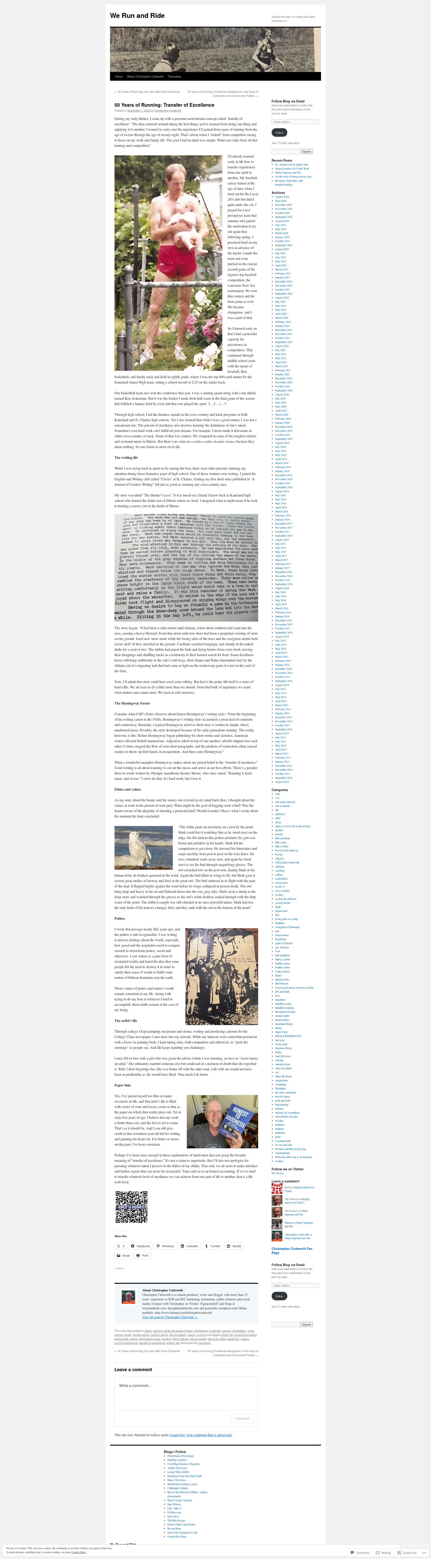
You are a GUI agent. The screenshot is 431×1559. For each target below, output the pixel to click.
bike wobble (281, 846)
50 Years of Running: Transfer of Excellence (164, 104)
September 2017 (283, 535)
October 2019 (282, 434)
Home (119, 76)
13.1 (277, 798)
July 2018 (280, 495)
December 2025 (283, 204)
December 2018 (283, 475)
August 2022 (282, 297)
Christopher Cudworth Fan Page (292, 1250)
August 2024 (282, 221)
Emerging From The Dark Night (184, 1476)
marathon (280, 999)
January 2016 (282, 616)
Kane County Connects (179, 1500)
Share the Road (283, 1076)
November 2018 (283, 479)
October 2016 (282, 580)
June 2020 (280, 402)
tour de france (282, 1096)
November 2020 (283, 382)
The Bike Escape (176, 1520)
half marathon (282, 955)
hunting (166, 1339)
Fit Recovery (174, 1512)
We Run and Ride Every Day (290, 1149)
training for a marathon (287, 1112)
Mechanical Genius (285, 1011)
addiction (280, 814)
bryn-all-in (173, 1516)
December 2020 (283, 378)
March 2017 (281, 560)
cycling (279, 894)
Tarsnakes (174, 76)
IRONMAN (281, 983)
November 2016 (283, 576)
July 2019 (280, 447)
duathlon (279, 923)
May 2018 (280, 503)
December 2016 (283, 572)
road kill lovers (283, 1056)
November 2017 (283, 527)
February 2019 (283, 467)
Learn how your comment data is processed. (201, 1434)
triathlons (280, 1132)
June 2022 (280, 305)
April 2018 (281, 507)
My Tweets (278, 1173)
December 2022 (283, 281)
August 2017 (282, 539)
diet (277, 915)
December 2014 (283, 668)
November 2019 (283, 430)
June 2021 (280, 354)
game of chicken (283, 943)
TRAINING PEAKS (286, 1116)
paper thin (233, 1339)
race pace (280, 1040)
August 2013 (282, 733)
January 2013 (282, 761)
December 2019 (283, 426)
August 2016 (282, 588)
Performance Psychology (180, 1455)
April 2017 (281, 555)
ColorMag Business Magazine (183, 1464)
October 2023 (282, 241)
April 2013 (281, 749)
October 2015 (282, 628)
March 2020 (281, 414)
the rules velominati (285, 1092)
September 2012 (283, 777)
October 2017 (282, 531)
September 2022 (283, 293)
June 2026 (280, 200)
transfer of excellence (152, 1343)
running (201, 1335)
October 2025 (282, 213)
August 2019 (282, 442)
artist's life (227, 1335)
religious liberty (283, 1048)
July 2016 (280, 592)
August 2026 (282, 196)
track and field (282, 1100)
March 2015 (281, 656)
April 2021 (281, 362)
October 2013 (282, 725)
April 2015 (281, 652)
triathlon (279, 1128)
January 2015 (282, 664)
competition (239, 1331)
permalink (204, 1343)
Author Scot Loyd (177, 1468)
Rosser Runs (174, 1528)
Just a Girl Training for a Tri (182, 1532)
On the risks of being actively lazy (293, 176)
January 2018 (282, 519)
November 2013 (283, 721)
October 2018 (282, 483)
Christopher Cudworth (167, 110)
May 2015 (280, 648)
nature (191, 1335)
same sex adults (283, 1068)
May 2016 (280, 600)
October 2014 (282, 677)
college (226, 1331)
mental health (282, 1015)
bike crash (280, 842)
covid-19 (280, 886)
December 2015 (283, 620)
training (279, 1108)
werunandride (282, 1153)
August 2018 (282, 491)
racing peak (281, 1044)
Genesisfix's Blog (176, 1536)
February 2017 (283, 564)
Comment (242, 1418)
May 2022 (280, 309)
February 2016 (283, 612)
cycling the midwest (285, 898)
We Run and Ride (137, 15)
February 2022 (283, 321)
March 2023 (281, 269)
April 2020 (281, 410)
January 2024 (282, 237)
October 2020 (282, 386)
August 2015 (282, 636)
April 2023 (281, 265)
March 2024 (281, 233)
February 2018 (283, 515)
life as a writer (198, 1339)
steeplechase (281, 1080)
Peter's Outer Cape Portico (181, 1524)
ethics (133, 1339)
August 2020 (282, 394)
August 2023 (282, 249)
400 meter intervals (285, 802)
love (277, 995)
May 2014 (280, 697)
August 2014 (282, 685)
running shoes (282, 1064)
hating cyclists (282, 959)
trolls (278, 1136)
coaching (280, 870)
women (279, 1161)
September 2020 (283, 390)
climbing (279, 866)
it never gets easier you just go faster (294, 987)
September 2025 (283, 217)
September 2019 (283, 438)
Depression (281, 911)
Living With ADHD (178, 1472)
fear (277, 931)
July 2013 (280, 737)
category (279, 858)
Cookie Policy (78, 1552)
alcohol (279, 830)
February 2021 (283, 370)
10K (277, 794)
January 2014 (282, 713)
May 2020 (280, 406)
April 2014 (281, 701)
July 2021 (280, 350)
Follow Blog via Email (288, 101)
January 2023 (282, 277)
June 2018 (280, 499)
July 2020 (280, 398)
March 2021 (281, 366)
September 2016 (283, 584)
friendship (280, 939)
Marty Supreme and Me (288, 172)
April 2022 (281, 313)
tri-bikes (279, 1120)
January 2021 (282, 374)
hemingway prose (150, 1339)
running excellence (126, 1343)
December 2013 (283, 717)
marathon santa (283, 1003)
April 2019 (281, 459)
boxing (279, 854)
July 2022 (280, 301)
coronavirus (281, 882)
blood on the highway (286, 850)
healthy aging (141, 1335)
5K (277, 810)
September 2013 (283, 729)
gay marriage (282, 947)
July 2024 (280, 225)
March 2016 (281, 608)
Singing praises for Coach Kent (292, 168)
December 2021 (283, 330)
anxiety (279, 834)
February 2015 (283, 660)
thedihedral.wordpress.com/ (182, 1484)
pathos (245, 1339)
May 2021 (280, 358)
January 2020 (282, 422)
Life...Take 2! (174, 1508)
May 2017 (280, 551)
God (277, 951)
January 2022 (282, 325)
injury (278, 975)
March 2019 (281, 463)
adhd (277, 818)
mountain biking (283, 1024)
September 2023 (283, 245)
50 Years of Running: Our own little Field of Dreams (147, 91)
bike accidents (282, 838)
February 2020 (283, 418)
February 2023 (283, 273)
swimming (280, 1084)
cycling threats (282, 902)
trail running (281, 1104)
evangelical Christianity (287, 927)
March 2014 (281, 705)
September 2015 (283, 632)
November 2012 (283, 769)
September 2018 (283, 487)
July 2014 (280, 689)
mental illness (282, 1019)
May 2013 (280, 745)
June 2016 (280, 596)
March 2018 (281, 511)
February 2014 (283, 709)
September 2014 (283, 681)
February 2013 (283, 757)
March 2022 (281, 317)
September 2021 (283, 342)
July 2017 (280, 543)
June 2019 (280, 451)
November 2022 (283, 285)
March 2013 (281, 753)
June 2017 (280, 547)
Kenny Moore (180, 1339)
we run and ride (283, 1145)
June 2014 (280, 693)
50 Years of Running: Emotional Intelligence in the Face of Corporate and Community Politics (223, 94)
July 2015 (280, 640)
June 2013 (280, 741)
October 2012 (282, 773)
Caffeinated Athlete (177, 1488)
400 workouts (282, 806)
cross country (282, 890)
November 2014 (283, 672)
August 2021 (282, 346)
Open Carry (281, 1032)
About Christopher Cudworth (145, 76)
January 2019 (282, 471)
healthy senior (159, 1335)
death (128, 1335)
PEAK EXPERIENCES (288, 1036)
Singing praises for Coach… (297, 1200)
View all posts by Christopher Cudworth (170, 1317)
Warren (288, 1222)
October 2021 (282, 338)
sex (277, 1072)
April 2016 (281, 604)
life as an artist (217, 1339)
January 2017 (282, 568)
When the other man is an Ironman (293, 1157)
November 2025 (283, 208)
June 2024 (280, 229)
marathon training (284, 1007)
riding (278, 1052)
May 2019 (280, 455)
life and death (177, 1335)
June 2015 (280, 644)
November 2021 (283, 334)
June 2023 (280, 257)
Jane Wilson (173, 1504)
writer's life (173, 1343)
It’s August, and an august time (291, 164)
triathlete (279, 1124)
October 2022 (282, 289)
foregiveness (282, 935)
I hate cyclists (282, 971)
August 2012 (282, 781)
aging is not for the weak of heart (172, 1331)
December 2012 (283, 765)
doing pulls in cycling (286, 919)
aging (148, 1331)
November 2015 (283, 624)
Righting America (176, 1459)
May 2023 (280, 261)
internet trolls (282, 979)
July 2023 (280, 253)
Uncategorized (282, 1141)
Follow (279, 132)
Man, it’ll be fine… (177, 1480)
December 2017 (283, 523)
